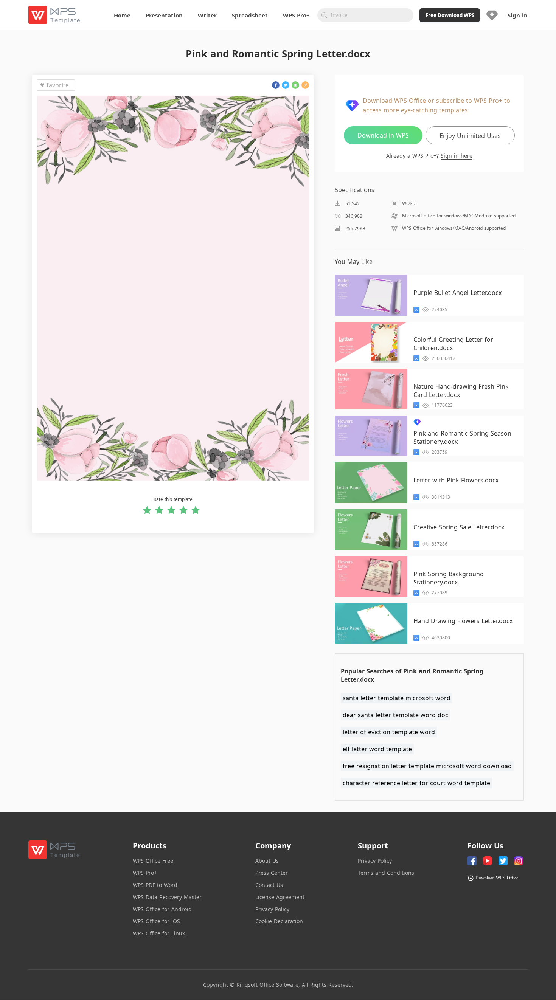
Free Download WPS (450, 15)
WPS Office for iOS (156, 921)
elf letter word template (377, 749)
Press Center (271, 872)
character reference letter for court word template (416, 783)
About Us (267, 860)
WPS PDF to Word (155, 884)
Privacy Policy (272, 909)
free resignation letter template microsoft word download (427, 766)
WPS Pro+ (145, 872)
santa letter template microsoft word (396, 698)
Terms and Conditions (386, 872)
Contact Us (269, 884)
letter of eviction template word (389, 732)
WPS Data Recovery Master (167, 897)
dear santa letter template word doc (395, 715)
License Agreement (279, 897)
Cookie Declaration (279, 921)
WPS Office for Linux (159, 933)
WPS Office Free (153, 860)
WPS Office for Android (162, 909)
